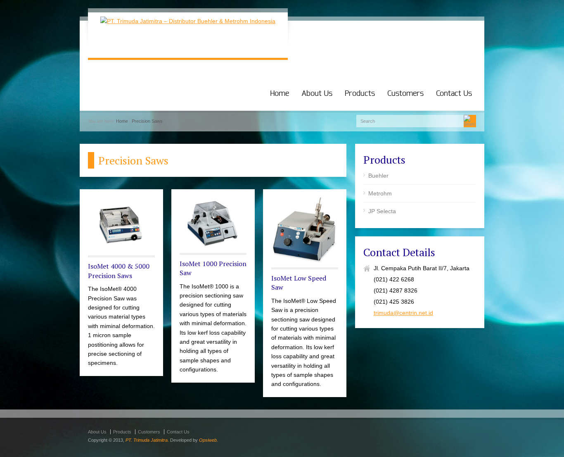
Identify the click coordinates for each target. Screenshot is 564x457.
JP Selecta (382, 211)
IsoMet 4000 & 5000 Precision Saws (118, 271)
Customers (405, 94)
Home (279, 94)
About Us (316, 94)
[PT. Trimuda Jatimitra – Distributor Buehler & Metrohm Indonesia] (187, 21)
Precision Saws (147, 121)
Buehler (378, 175)
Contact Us (454, 94)
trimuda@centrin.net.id (403, 312)
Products (360, 94)
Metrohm (380, 193)
